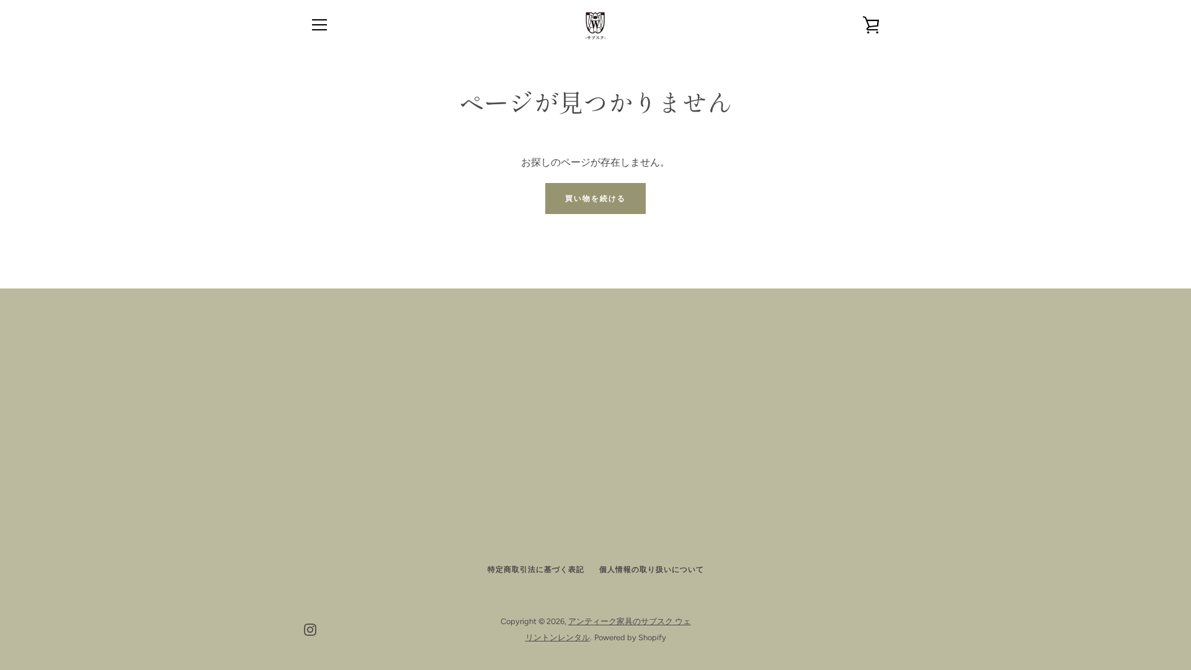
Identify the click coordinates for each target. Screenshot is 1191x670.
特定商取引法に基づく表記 (536, 569)
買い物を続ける (595, 198)
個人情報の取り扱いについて (651, 569)
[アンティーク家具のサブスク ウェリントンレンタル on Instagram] (310, 629)
